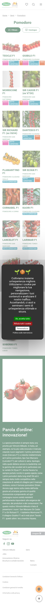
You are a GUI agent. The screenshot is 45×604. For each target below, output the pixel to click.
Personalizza (22, 328)
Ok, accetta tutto (22, 318)
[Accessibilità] (39, 598)
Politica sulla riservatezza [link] (22, 333)
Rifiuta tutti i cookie (22, 323)
